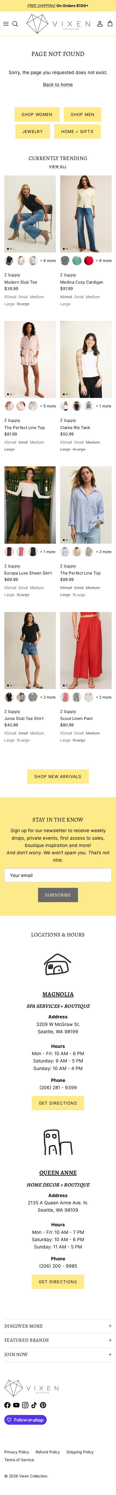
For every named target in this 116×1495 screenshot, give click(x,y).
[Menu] (6, 24)
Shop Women (37, 114)
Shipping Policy (80, 1452)
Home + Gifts (77, 131)
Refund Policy (48, 1452)
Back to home (58, 84)
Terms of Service (19, 1459)
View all (58, 167)
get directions (58, 1281)
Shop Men (83, 114)
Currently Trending (58, 158)
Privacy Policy (16, 1452)
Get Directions (58, 1103)
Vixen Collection (33, 1476)
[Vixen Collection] (58, 24)
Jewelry (32, 131)
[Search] (18, 24)
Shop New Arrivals (57, 776)
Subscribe (58, 895)
